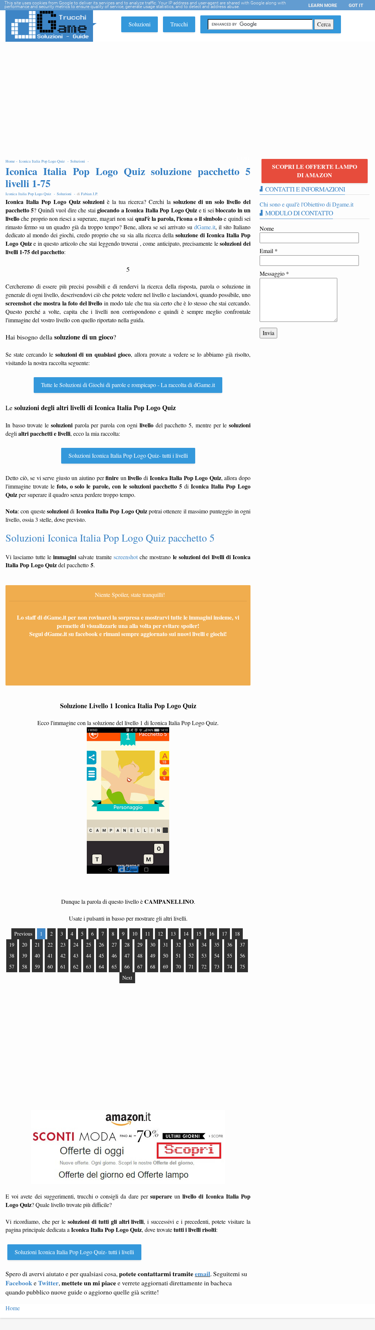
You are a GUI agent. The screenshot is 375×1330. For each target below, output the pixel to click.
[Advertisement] (187, 96)
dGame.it (204, 227)
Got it (356, 5)
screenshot (126, 557)
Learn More (322, 5)
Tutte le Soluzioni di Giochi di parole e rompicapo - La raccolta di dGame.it (128, 385)
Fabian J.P (89, 193)
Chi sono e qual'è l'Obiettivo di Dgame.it (306, 204)
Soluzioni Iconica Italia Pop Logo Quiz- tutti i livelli (128, 455)
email (202, 1273)
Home (12, 1308)
